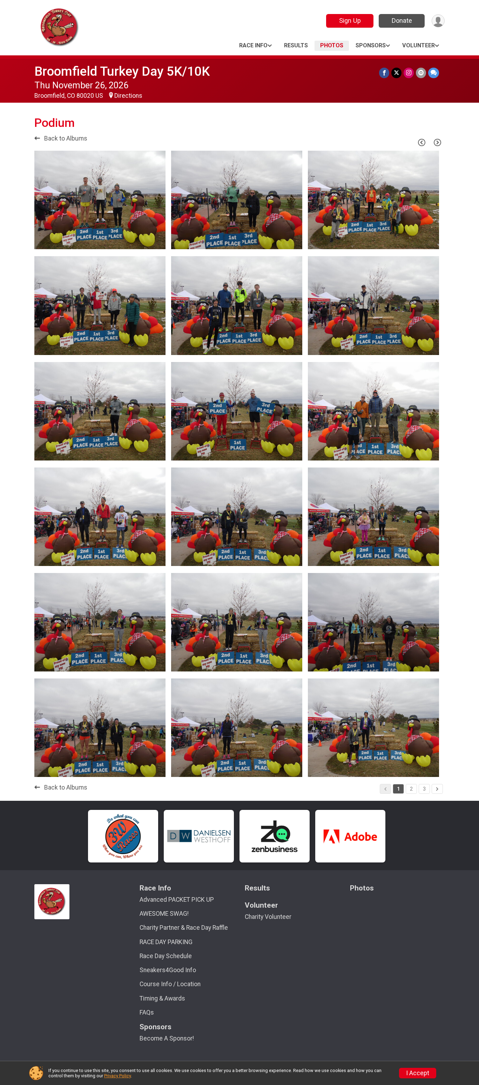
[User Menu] (438, 20)
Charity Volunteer (268, 916)
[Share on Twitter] (396, 73)
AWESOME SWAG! (164, 913)
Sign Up (350, 20)
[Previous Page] (421, 142)
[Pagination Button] (437, 789)
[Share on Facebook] (384, 73)
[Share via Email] (421, 73)
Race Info (253, 45)
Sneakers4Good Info (168, 970)
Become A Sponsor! (167, 1038)
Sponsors (371, 45)
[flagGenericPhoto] (142, 241)
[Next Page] (437, 142)
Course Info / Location (170, 984)
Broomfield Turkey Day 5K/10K (122, 71)
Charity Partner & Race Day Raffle (184, 927)
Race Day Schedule (166, 956)
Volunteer (418, 45)
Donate (402, 20)
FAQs (147, 1012)
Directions (128, 95)
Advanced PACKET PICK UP (177, 899)
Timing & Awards (162, 998)
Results (296, 45)
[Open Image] (100, 200)
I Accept (417, 1073)
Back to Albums (65, 138)
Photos (331, 45)
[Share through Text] (433, 73)
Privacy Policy (117, 1075)
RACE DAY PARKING (166, 942)
